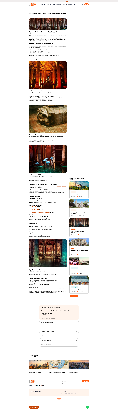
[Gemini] (43, 385)
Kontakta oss (73, 393)
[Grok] (39, 385)
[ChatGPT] (36, 385)
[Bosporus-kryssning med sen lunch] (79, 280)
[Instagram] (60, 399)
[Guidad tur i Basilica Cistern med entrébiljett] (79, 222)
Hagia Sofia (34, 206)
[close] (88, 1)
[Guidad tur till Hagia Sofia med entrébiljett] (79, 185)
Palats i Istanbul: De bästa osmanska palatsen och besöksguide (57, 373)
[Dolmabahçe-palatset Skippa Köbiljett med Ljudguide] (79, 242)
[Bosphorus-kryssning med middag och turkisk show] (79, 261)
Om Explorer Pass (34, 393)
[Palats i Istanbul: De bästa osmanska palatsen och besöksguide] (59, 364)
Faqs (62, 393)
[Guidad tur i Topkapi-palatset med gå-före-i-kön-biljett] (79, 203)
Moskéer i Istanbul (73, 372)
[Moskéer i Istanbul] (79, 364)
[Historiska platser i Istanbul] (39, 364)
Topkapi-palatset (35, 209)
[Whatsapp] (87, 407)
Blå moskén (34, 208)
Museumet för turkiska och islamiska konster (41, 212)
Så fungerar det (45, 393)
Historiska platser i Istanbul (35, 372)
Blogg (69, 393)
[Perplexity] (37, 385)
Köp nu (67, 1)
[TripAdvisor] (58, 399)
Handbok (65, 393)
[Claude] (41, 385)
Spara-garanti (51, 393)
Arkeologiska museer (36, 210)
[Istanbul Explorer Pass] (32, 4)
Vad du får (40, 393)
